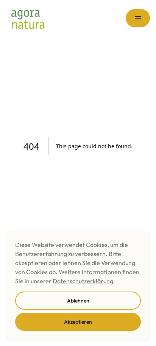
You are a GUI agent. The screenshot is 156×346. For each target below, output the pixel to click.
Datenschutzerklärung (83, 281)
